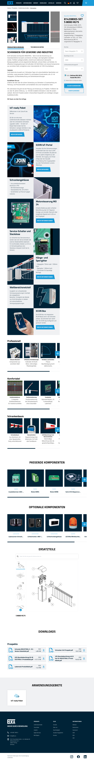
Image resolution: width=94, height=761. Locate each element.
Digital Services (37, 732)
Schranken (33, 8)
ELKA (54, 721)
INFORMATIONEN (77, 721)
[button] (57, 353)
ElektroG (74, 724)
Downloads (43, 3)
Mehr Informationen (45, 220)
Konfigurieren (74, 91)
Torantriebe (36, 727)
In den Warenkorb (74, 86)
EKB (73, 735)
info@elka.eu (13, 736)
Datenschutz (75, 727)
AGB (74, 732)
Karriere (58, 3)
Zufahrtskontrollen (23, 8)
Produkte (19, 3)
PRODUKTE (36, 721)
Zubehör (36, 730)
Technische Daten (37, 47)
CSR (73, 738)
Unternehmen (27, 3)
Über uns (55, 727)
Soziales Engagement (58, 732)
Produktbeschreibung (15, 47)
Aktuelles (51, 3)
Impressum (75, 730)
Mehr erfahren (16, 134)
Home (9, 8)
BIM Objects (36, 735)
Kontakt (35, 3)
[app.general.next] (84, 479)
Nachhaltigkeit (56, 730)
